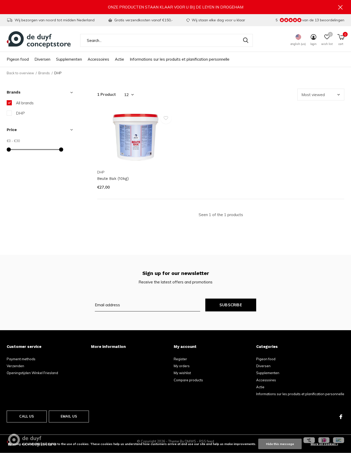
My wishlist (182, 373)
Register (180, 359)
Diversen (42, 59)
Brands (44, 73)
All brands (25, 102)
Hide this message (280, 444)
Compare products (188, 380)
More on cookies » (324, 444)
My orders (182, 366)
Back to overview (20, 73)
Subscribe (230, 304)
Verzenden (15, 366)
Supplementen (69, 59)
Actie (119, 59)
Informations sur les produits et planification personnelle (179, 59)
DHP (20, 113)
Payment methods (21, 359)
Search (245, 40)
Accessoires (98, 59)
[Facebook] (340, 416)
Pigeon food (18, 59)
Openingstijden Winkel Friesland (32, 373)
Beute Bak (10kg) (113, 178)
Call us (26, 416)
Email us (69, 416)
